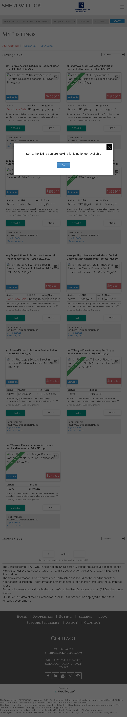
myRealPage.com (63, 691)
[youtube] (63, 676)
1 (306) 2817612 (14, 238)
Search (117, 21)
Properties (43, 616)
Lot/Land (46, 45)
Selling (85, 616)
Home (22, 616)
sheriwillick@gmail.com (63, 653)
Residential (29, 45)
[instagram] (71, 676)
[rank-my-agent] (78, 676)
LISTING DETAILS (15, 128)
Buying (65, 616)
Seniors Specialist (43, 622)
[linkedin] (56, 676)
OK (63, 165)
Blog (103, 616)
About (72, 622)
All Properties (10, 45)
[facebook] (48, 676)
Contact (92, 622)
